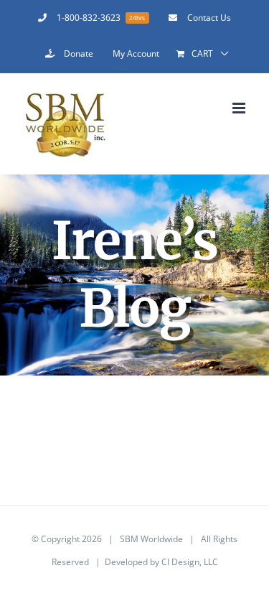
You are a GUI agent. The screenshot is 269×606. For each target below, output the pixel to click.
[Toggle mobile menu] (239, 108)
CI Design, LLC (189, 562)
